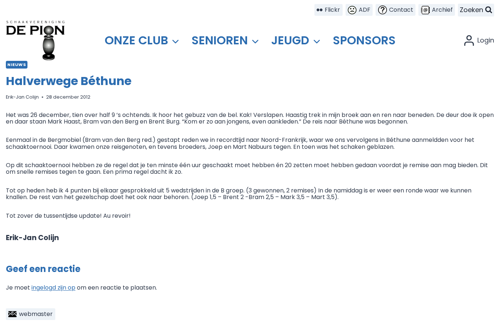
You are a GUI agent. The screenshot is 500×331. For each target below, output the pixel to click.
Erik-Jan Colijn (22, 97)
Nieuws (16, 64)
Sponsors (364, 40)
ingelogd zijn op (53, 287)
